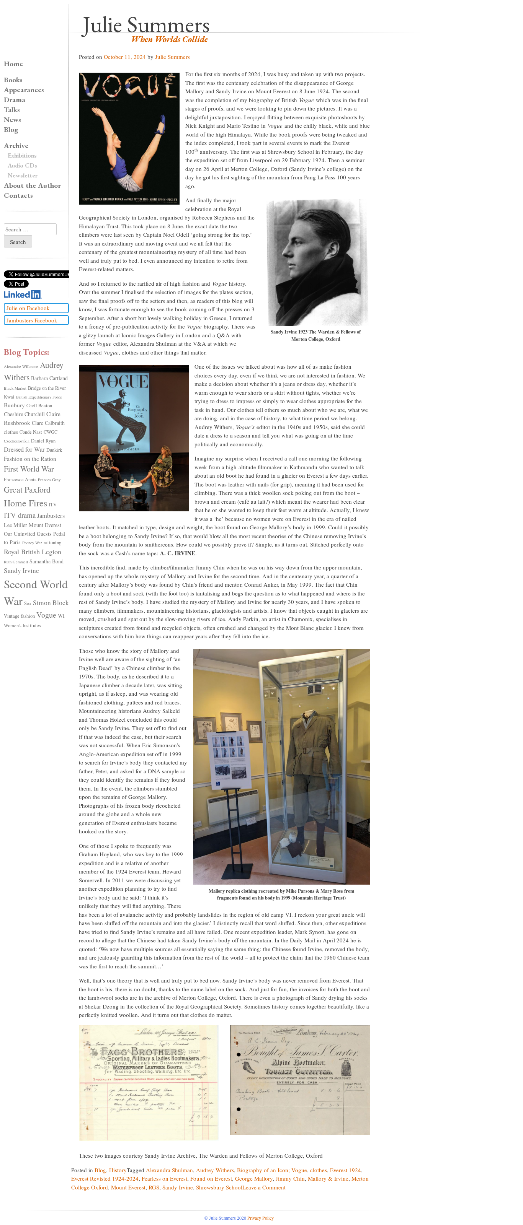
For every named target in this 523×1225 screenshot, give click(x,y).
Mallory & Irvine (328, 1178)
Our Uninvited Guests (28, 533)
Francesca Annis (20, 479)
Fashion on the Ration (30, 458)
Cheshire (13, 414)
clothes (318, 1170)
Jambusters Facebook (32, 320)
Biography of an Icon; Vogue (272, 1170)
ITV (53, 504)
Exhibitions (22, 155)
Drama (14, 99)
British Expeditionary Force (39, 397)
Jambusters (51, 515)
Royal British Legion (32, 551)
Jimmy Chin (290, 1178)
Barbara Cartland (49, 378)
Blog (100, 1170)
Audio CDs (22, 165)
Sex (27, 603)
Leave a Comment (264, 1187)
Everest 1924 (345, 1170)
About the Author (32, 185)
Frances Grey (49, 479)
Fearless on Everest (164, 1178)
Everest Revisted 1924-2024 (105, 1178)
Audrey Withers (215, 1170)
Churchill (35, 414)
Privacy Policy (260, 1218)
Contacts (18, 195)
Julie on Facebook (28, 308)
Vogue (46, 615)
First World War (29, 469)
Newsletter (23, 175)
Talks (12, 109)
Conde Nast (31, 432)
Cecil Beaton (39, 405)
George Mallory (254, 1178)
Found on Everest (211, 1178)
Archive (16, 145)
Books (13, 80)
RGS (154, 1187)
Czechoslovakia (16, 441)
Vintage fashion (19, 616)
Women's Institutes (22, 625)
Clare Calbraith (48, 422)
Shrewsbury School (219, 1187)
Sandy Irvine (177, 1187)
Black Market (15, 388)
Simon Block (51, 602)
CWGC (50, 432)
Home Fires (25, 503)
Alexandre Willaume (21, 366)
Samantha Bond (46, 561)
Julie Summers (146, 24)
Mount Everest (128, 1187)
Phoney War (32, 542)
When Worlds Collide (169, 39)
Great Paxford (27, 489)
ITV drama (20, 515)
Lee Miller (15, 525)
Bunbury (14, 405)
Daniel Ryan (43, 441)
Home (13, 63)
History (118, 1170)
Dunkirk (54, 450)
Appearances (24, 89)
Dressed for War (24, 449)
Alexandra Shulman (169, 1170)
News (12, 119)
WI (61, 615)
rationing (52, 542)
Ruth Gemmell (16, 562)
